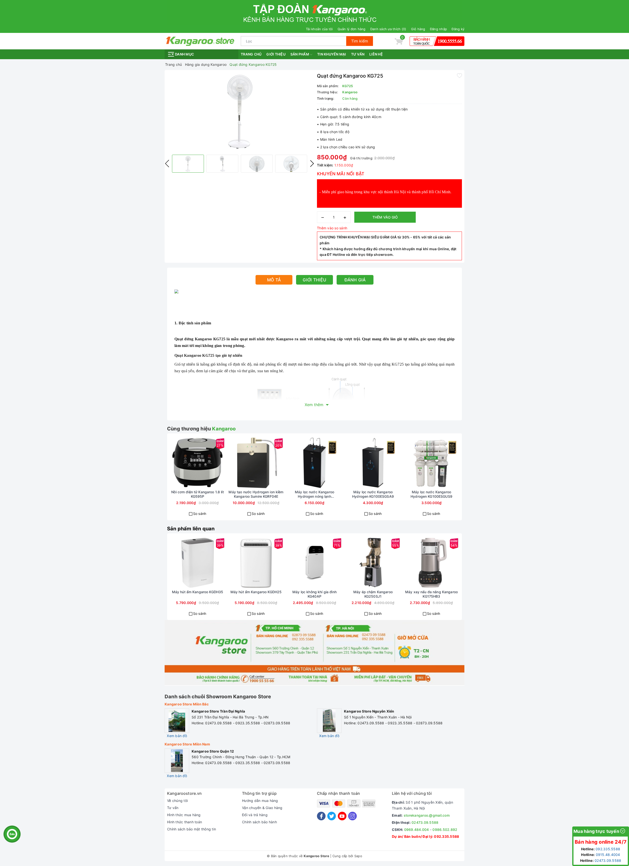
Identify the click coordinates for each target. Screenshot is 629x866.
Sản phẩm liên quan (191, 529)
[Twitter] (331, 816)
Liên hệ (376, 54)
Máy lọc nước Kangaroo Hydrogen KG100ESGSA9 (373, 494)
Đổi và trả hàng (255, 815)
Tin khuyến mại (331, 54)
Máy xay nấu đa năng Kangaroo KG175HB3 (431, 594)
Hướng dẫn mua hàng (260, 800)
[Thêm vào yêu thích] (459, 75)
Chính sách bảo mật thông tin (191, 829)
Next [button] (312, 163)
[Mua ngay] (180, 463)
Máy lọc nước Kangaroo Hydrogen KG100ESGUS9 (431, 494)
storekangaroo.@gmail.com (427, 815)
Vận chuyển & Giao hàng (262, 808)
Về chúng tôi (177, 800)
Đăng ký (458, 29)
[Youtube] (342, 816)
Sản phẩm (300, 54)
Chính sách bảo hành (259, 822)
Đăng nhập (438, 29)
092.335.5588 (446, 836)
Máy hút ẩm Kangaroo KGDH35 (197, 592)
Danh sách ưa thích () (388, 29)
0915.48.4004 (608, 854)
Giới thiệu (276, 54)
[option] (239, 111)
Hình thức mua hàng (184, 815)
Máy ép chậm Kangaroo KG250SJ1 (373, 594)
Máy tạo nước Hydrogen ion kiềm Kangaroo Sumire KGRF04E (256, 494)
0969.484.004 (416, 829)
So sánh (199, 513)
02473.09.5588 (425, 822)
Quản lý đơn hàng (352, 29)
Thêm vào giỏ (385, 217)
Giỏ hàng (418, 29)
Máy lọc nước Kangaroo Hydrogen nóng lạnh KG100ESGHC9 (314, 494)
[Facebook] (321, 816)
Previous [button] (167, 163)
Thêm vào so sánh (332, 228)
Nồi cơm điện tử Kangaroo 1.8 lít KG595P (197, 494)
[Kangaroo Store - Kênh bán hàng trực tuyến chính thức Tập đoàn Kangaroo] (200, 41)
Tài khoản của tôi (319, 29)
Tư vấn (358, 54)
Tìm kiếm (359, 41)
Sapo (358, 856)
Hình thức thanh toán (184, 822)
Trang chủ (251, 54)
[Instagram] (352, 816)
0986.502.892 (444, 829)
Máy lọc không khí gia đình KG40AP (314, 594)
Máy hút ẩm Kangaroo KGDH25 (256, 592)
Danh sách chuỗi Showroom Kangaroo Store (218, 697)
